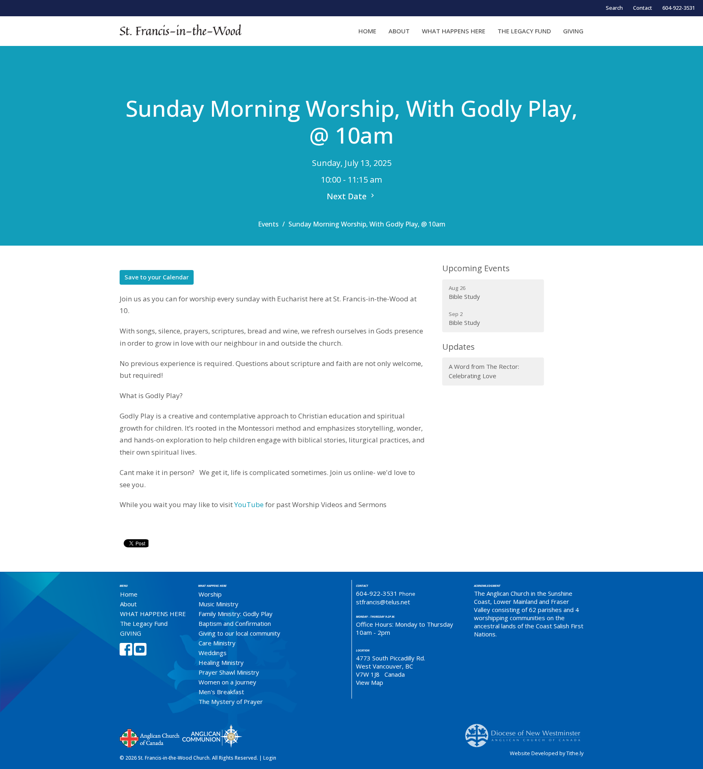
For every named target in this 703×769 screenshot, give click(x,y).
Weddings (213, 653)
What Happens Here (212, 586)
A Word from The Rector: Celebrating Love (484, 371)
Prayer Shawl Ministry (229, 672)
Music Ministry (218, 604)
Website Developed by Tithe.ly (546, 753)
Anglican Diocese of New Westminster (525, 731)
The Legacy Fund (524, 31)
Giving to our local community (239, 633)
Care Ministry (217, 643)
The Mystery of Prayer (231, 701)
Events (268, 224)
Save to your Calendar (156, 277)
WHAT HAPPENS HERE (453, 31)
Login (269, 757)
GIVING (573, 31)
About (399, 31)
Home (367, 31)
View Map (369, 682)
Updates (458, 346)
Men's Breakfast (221, 692)
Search (614, 7)
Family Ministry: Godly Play (236, 614)
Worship (210, 594)
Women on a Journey (227, 682)
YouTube (249, 504)
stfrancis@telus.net (383, 602)
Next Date (348, 196)
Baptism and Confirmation (235, 623)
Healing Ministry (221, 662)
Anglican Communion (212, 735)
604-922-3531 (678, 7)
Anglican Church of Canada (150, 737)
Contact (642, 7)
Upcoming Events (476, 268)
